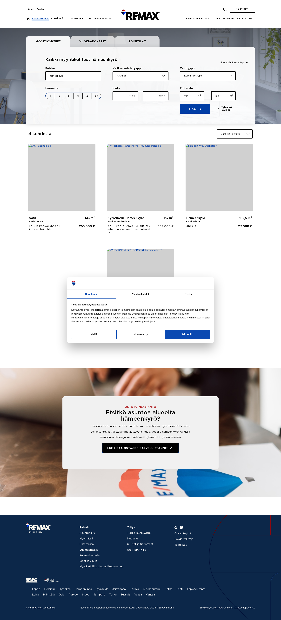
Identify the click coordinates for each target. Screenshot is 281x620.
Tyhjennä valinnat (226, 109)
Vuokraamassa (98, 19)
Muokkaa (139, 334)
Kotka (168, 589)
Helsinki (49, 589)
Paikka (50, 68)
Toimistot (180, 545)
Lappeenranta (196, 589)
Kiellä (94, 334)
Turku (113, 595)
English (40, 9)
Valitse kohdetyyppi (127, 68)
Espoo (36, 589)
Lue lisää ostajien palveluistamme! (138, 448)
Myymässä (57, 19)
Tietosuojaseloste (245, 608)
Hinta (116, 88)
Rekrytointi (242, 9)
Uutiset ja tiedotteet (140, 544)
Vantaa (150, 595)
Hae (193, 109)
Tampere (99, 595)
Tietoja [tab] (189, 294)
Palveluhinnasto (90, 555)
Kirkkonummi (152, 589)
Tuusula (125, 595)
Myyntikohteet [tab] (48, 41)
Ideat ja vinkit (225, 19)
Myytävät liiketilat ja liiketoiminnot (102, 566)
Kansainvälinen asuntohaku (40, 608)
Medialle (132, 539)
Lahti (179, 589)
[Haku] (225, 9)
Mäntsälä (49, 595)
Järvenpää (119, 589)
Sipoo (85, 595)
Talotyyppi (187, 68)
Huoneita (52, 88)
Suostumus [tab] (91, 294)
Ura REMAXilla (136, 550)
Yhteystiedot (246, 19)
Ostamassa (76, 19)
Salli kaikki (187, 334)
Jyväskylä (102, 589)
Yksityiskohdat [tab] (140, 294)
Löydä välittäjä (183, 539)
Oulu (62, 595)
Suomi (30, 9)
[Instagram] (181, 527)
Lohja (35, 595)
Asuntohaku (40, 19)
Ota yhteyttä (182, 533)
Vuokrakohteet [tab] (92, 41)
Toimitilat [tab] (137, 41)
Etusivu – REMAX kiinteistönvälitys (28, 18)
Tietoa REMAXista (197, 19)
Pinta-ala (186, 88)
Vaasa (138, 595)
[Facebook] (175, 527)
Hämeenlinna (83, 589)
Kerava (134, 589)
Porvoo (73, 595)
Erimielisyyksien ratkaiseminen (216, 608)
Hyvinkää (65, 589)
